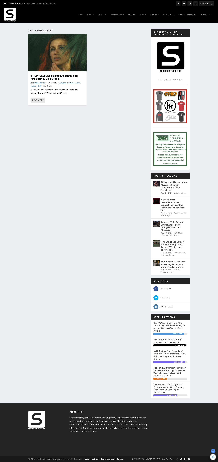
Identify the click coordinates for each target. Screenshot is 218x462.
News (78, 83)
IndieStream (168, 15)
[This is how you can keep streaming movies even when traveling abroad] (156, 263)
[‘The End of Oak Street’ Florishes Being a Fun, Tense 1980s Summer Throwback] (156, 243)
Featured (71, 83)
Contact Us (204, 15)
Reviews (153, 15)
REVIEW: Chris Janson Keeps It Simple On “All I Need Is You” (167, 341)
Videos (33, 86)
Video (142, 15)
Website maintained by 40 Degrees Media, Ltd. (104, 459)
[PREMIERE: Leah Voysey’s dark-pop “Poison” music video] (57, 52)
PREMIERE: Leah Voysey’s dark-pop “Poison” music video (54, 77)
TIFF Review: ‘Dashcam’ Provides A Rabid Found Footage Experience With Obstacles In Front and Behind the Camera (169, 371)
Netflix (183, 213)
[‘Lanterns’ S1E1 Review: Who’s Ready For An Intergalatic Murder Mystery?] (156, 224)
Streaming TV (116, 15)
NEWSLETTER (138, 459)
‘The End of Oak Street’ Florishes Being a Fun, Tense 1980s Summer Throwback (172, 245)
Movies (101, 15)
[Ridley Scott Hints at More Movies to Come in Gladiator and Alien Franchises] (156, 184)
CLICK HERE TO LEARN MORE (169, 80)
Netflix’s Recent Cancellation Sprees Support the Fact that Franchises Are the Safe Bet (172, 205)
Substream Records (187, 15)
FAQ (158, 459)
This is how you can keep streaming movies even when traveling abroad (173, 264)
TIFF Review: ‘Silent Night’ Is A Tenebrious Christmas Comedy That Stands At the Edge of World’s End (168, 388)
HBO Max (178, 233)
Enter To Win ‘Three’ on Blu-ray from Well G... (37, 3)
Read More (38, 100)
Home (80, 15)
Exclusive (62, 83)
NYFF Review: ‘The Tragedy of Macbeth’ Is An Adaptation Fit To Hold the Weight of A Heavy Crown (169, 355)
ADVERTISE (150, 459)
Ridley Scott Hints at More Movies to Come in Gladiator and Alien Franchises (174, 186)
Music (89, 15)
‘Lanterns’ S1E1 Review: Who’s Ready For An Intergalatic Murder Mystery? (172, 226)
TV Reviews (173, 235)
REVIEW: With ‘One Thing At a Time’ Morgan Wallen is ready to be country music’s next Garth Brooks (169, 327)
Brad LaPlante (39, 83)
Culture (132, 15)
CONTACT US (167, 459)
